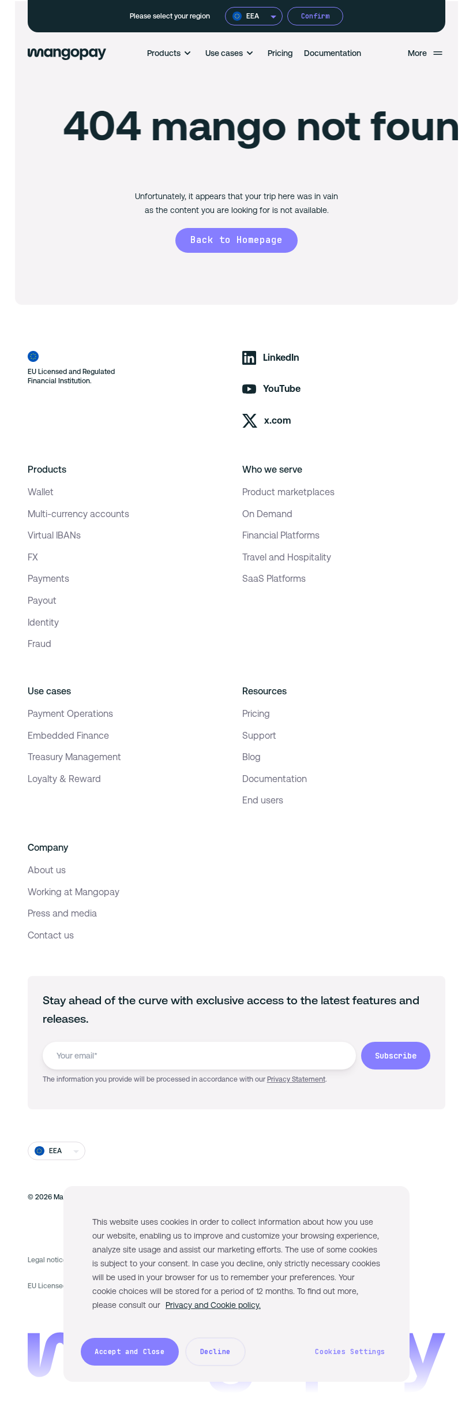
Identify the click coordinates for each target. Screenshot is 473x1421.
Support (259, 735)
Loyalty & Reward (64, 778)
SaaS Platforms (274, 578)
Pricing (280, 53)
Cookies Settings (350, 1351)
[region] (236, 1284)
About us (47, 870)
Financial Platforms (281, 535)
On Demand (267, 513)
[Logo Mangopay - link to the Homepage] (67, 53)
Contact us (51, 935)
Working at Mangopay (73, 892)
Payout (42, 600)
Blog (251, 756)
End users (262, 800)
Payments (48, 578)
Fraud (39, 643)
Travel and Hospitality (286, 557)
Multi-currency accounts (78, 513)
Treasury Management (74, 756)
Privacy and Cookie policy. (213, 1305)
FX (33, 557)
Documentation (332, 53)
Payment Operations (70, 713)
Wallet (41, 492)
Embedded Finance (68, 735)
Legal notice (47, 1260)
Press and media (62, 913)
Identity (43, 622)
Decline (215, 1351)
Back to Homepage (236, 240)
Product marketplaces (288, 492)
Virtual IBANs (54, 535)
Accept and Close (130, 1351)
